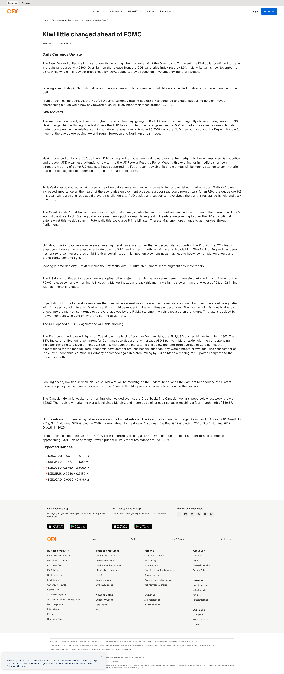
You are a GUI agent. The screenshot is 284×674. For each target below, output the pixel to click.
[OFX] (12, 11)
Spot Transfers (54, 575)
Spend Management (57, 594)
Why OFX (133, 11)
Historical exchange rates (108, 570)
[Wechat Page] (198, 514)
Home (45, 20)
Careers (196, 624)
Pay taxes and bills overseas (158, 580)
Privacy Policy (199, 570)
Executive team (200, 619)
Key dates (197, 595)
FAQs (133, 539)
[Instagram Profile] (211, 514)
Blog (98, 609)
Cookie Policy (19, 666)
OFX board (198, 614)
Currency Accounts (56, 585)
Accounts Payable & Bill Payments (63, 599)
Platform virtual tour (105, 555)
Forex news (101, 604)
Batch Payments (55, 604)
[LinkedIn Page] (185, 514)
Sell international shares (155, 585)
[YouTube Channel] (205, 514)
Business (12, 3)
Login (93, 539)
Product (96, 11)
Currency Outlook (104, 599)
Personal (26, 3)
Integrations (53, 609)
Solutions (114, 11)
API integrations (152, 599)
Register (267, 11)
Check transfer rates (154, 555)
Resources (165, 11)
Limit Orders (53, 580)
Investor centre (200, 585)
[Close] (101, 656)
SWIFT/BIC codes (104, 585)
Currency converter (105, 560)
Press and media (152, 604)
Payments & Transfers (57, 560)
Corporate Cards (55, 565)
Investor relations (201, 599)
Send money (150, 560)
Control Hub (53, 589)
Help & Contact (178, 539)
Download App (54, 619)
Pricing (150, 11)
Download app (151, 565)
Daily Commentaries (61, 20)
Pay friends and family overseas (159, 570)
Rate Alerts (101, 575)
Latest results (199, 590)
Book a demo (226, 539)
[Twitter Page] (192, 514)
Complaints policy (201, 565)
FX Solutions (53, 570)
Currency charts (103, 580)
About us (197, 555)
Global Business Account (59, 555)
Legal (195, 560)
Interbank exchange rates (108, 565)
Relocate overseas (153, 575)
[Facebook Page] (179, 514)
